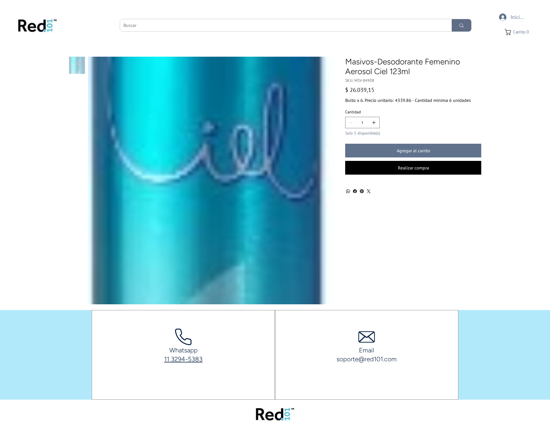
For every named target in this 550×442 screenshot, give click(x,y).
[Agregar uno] (374, 122)
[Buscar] (461, 25)
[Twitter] (369, 191)
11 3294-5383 (183, 359)
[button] (518, 32)
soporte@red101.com (367, 359)
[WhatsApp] (348, 191)
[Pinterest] (362, 191)
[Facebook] (355, 191)
